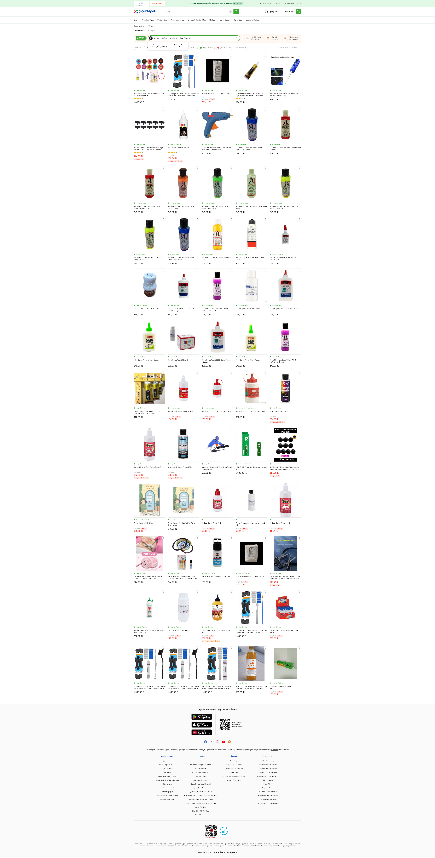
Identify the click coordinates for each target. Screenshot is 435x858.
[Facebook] (206, 742)
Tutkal (151, 26)
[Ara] (236, 11)
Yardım (277, 3)
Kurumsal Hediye (266, 3)
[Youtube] (223, 742)
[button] (194, 38)
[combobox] (202, 11)
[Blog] (229, 742)
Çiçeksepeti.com (139, 26)
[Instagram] (217, 742)
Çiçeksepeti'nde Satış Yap (292, 3)
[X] (211, 742)
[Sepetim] (298, 11)
